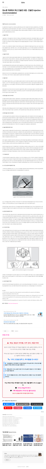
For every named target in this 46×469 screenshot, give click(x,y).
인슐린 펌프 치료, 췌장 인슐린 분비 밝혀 (8, 416)
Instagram (18, 408)
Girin (23, 2)
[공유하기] (7, 331)
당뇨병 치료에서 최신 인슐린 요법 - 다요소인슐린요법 (10, 419)
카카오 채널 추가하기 (24, 388)
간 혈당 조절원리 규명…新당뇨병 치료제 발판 (9, 425)
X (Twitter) (38, 408)
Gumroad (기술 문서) (23, 404)
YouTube (9, 408)
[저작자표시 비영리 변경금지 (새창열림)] (16, 331)
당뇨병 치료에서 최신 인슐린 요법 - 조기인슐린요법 (10, 420)
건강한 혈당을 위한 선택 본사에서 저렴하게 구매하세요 (16, 313)
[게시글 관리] (8, 331)
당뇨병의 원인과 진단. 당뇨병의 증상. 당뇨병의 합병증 (10, 423)
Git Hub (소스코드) (37, 404)
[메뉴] (3, 2)
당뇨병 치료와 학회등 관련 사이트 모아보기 (8, 424)
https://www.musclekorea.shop (10, 320)
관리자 (27, 466)
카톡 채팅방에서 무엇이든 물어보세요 (24, 390)
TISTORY (23, 466)
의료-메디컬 (4, 414)
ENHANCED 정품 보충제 (9, 322)
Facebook (28, 408)
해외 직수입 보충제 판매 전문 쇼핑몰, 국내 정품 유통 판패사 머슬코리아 (18, 323)
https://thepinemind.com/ (9, 311)
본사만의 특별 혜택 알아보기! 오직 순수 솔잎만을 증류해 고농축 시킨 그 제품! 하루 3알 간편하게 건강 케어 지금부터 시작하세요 (19, 315)
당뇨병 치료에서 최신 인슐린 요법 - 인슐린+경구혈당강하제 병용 (11, 417)
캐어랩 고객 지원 (5, 335)
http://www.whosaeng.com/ (13, 303)
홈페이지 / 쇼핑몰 (10, 404)
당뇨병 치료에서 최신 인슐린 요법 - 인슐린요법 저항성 (10, 421)
